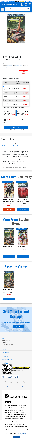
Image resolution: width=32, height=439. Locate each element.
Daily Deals (14, 330)
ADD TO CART (16, 127)
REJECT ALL (23, 437)
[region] (3, 192)
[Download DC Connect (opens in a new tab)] (16, 377)
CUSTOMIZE (8, 437)
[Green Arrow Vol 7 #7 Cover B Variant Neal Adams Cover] (9, 236)
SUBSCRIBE (18, 326)
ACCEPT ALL (16, 437)
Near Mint (6, 89)
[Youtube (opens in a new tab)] (17, 382)
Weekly (8, 330)
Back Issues (22, 330)
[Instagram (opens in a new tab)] (24, 382)
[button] (21, 4)
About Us (4, 338)
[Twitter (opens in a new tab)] (11, 382)
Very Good (7, 100)
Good (6, 104)
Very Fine (7, 92)
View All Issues (16, 54)
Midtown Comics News (8, 344)
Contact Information (7, 340)
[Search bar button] (28, 9)
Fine (5, 96)
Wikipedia (4, 342)
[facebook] (5, 382)
